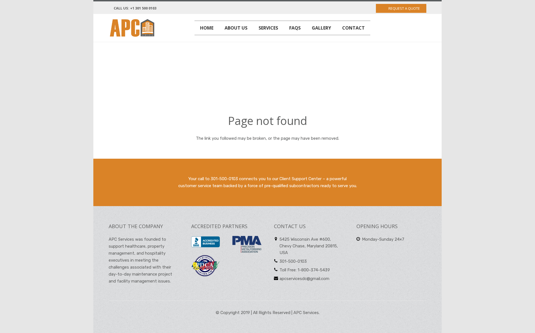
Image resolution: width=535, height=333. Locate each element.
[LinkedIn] (401, 28)
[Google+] (411, 28)
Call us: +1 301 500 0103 (135, 8)
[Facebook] (381, 28)
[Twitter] (391, 28)
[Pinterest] (421, 28)
